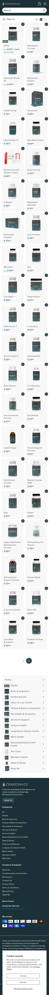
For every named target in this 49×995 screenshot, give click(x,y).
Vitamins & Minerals (10, 844)
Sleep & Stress (8, 840)
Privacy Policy (8, 884)
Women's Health (9, 855)
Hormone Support (10, 830)
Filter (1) (10, 19)
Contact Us (7, 880)
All (3, 812)
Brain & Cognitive (9, 819)
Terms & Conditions (10, 887)
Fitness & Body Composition (14, 822)
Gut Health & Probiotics (12, 826)
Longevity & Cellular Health (13, 848)
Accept (23, 976)
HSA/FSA (6, 895)
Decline (23, 982)
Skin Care (6, 858)
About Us (8, 800)
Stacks (5, 815)
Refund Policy (8, 891)
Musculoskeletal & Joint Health (15, 837)
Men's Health (7, 851)
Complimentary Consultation (14, 873)
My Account (7, 877)
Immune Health (8, 833)
